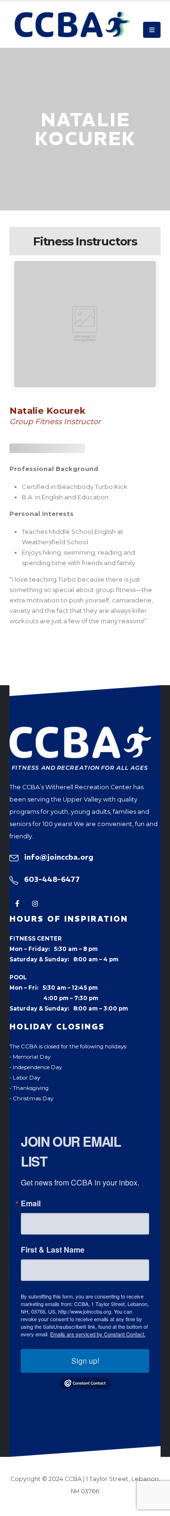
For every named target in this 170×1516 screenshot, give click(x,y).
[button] (152, 30)
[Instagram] (34, 904)
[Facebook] (17, 904)
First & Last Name (53, 1250)
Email (31, 1203)
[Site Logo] (72, 24)
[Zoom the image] (80, 731)
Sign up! (85, 1360)
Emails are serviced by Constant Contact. (97, 1334)
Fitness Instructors (85, 241)
